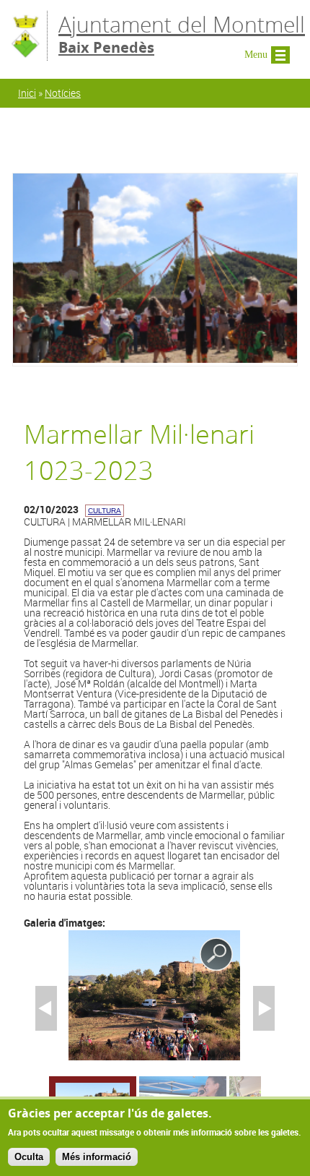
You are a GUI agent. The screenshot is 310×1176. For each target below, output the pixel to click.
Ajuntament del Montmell (181, 33)
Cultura (104, 511)
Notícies (63, 93)
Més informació (96, 1156)
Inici (27, 93)
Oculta (28, 1156)
